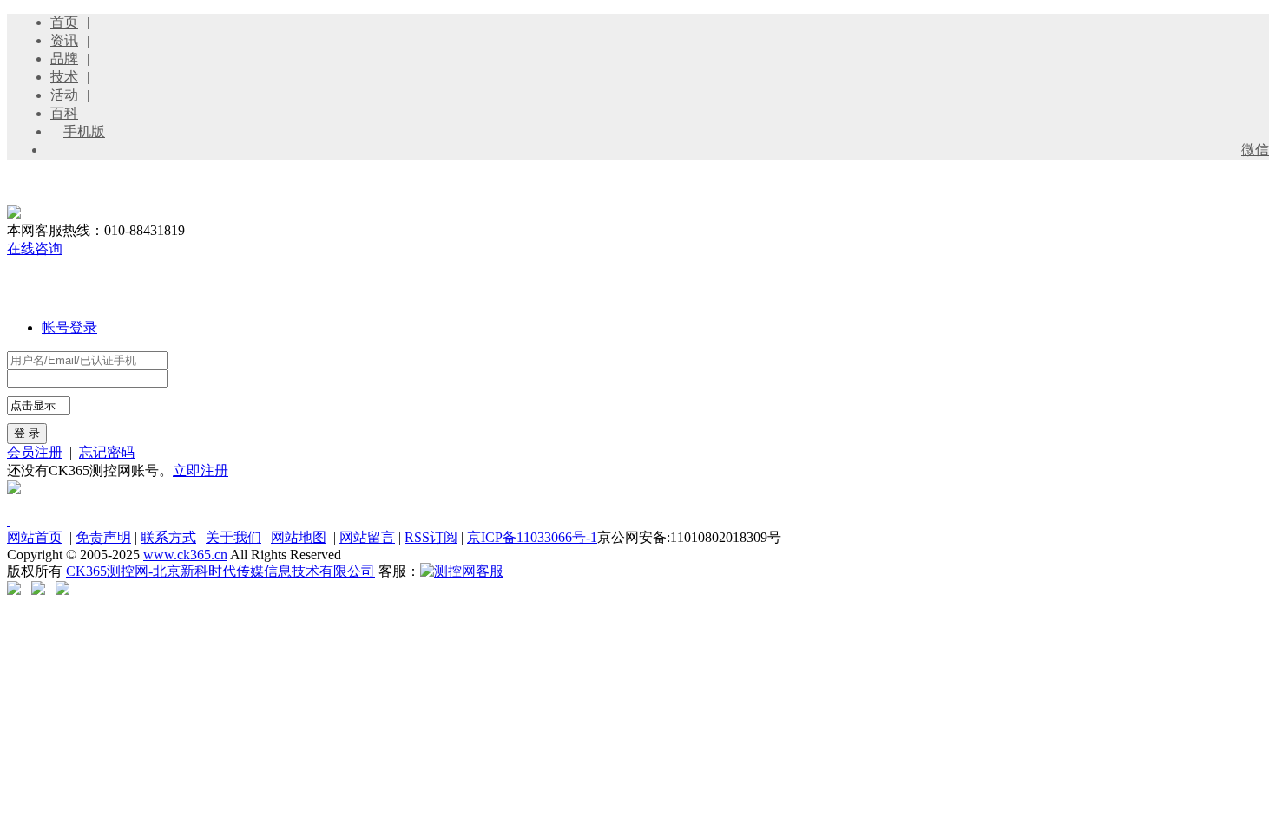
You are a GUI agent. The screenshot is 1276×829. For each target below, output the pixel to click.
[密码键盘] (176, 377)
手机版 (84, 131)
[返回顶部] (8, 520)
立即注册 (200, 470)
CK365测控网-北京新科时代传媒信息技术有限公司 (220, 571)
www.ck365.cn (185, 554)
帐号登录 (69, 327)
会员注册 (34, 452)
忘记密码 (107, 452)
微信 (1255, 149)
